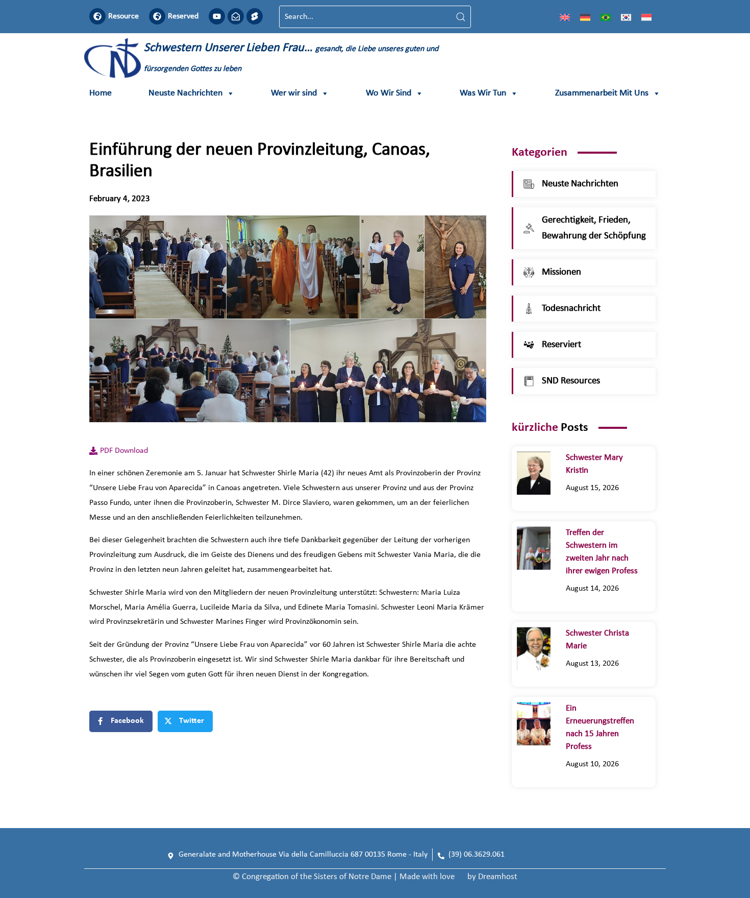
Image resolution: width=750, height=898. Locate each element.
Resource (123, 16)
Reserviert (561, 345)
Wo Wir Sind (388, 93)
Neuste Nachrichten (185, 93)
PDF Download (124, 451)
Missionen (561, 272)
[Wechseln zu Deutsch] (585, 17)
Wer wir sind (294, 93)
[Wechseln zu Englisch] (565, 17)
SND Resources (571, 381)
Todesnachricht (571, 308)
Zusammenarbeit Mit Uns (601, 93)
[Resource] (97, 16)
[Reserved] (157, 16)
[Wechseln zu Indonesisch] (646, 17)
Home (100, 93)
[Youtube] (217, 16)
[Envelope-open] (236, 16)
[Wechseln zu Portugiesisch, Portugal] (605, 17)
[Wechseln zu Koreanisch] (626, 17)
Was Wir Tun (483, 93)
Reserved (183, 16)
